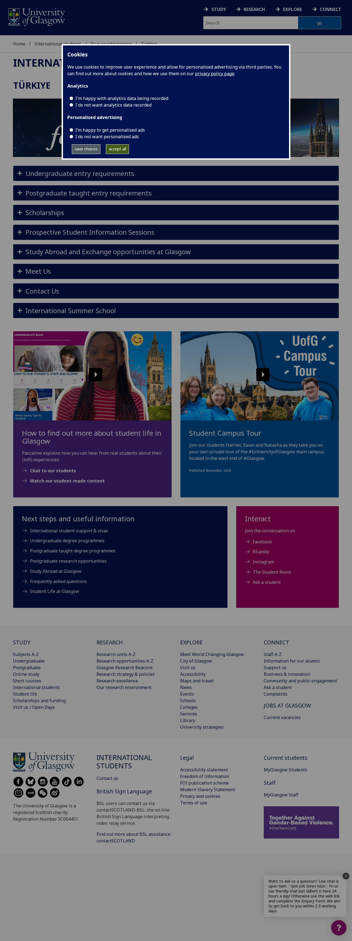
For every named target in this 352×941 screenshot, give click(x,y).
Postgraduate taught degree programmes (73, 551)
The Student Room (272, 572)
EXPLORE (191, 642)
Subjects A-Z (26, 654)
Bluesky (261, 552)
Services (188, 714)
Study (218, 9)
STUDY (21, 642)
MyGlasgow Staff (281, 795)
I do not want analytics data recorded (113, 105)
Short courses (27, 681)
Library (187, 720)
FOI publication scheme (204, 783)
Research (254, 9)
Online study (26, 674)
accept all (117, 148)
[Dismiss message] (346, 876)
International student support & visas (69, 531)
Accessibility (193, 674)
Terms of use (193, 803)
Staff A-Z (273, 654)
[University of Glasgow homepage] (36, 16)
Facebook (262, 542)
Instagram (263, 562)
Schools (188, 701)
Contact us (107, 778)
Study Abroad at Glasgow (55, 571)
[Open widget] (338, 927)
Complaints (275, 694)
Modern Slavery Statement (207, 790)
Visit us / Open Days (34, 707)
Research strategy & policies (126, 674)
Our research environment (124, 687)
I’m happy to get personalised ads (110, 130)
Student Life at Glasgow (54, 591)
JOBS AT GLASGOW (287, 705)
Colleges (189, 707)
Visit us (188, 668)
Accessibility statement (204, 770)
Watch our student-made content (67, 481)
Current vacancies (282, 717)
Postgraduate (27, 668)
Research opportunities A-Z (125, 661)
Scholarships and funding (39, 701)
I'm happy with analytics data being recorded (121, 98)
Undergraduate (29, 661)
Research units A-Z (116, 654)
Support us (275, 668)
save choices (86, 148)
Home (19, 44)
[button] (176, 173)
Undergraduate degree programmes (67, 541)
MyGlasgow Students (285, 770)
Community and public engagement (300, 681)
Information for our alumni (292, 661)
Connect (330, 9)
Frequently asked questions (58, 581)
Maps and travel (197, 681)
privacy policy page (214, 73)
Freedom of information (204, 776)
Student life (25, 694)
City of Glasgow (196, 661)
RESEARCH (110, 642)
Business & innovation (287, 674)
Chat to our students (53, 471)
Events (187, 694)
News (186, 687)
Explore (292, 9)
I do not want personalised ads (107, 137)
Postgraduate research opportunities (68, 561)
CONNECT (276, 642)
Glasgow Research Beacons (125, 668)
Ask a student (267, 582)
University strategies (202, 727)
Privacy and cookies (200, 796)
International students (57, 44)
